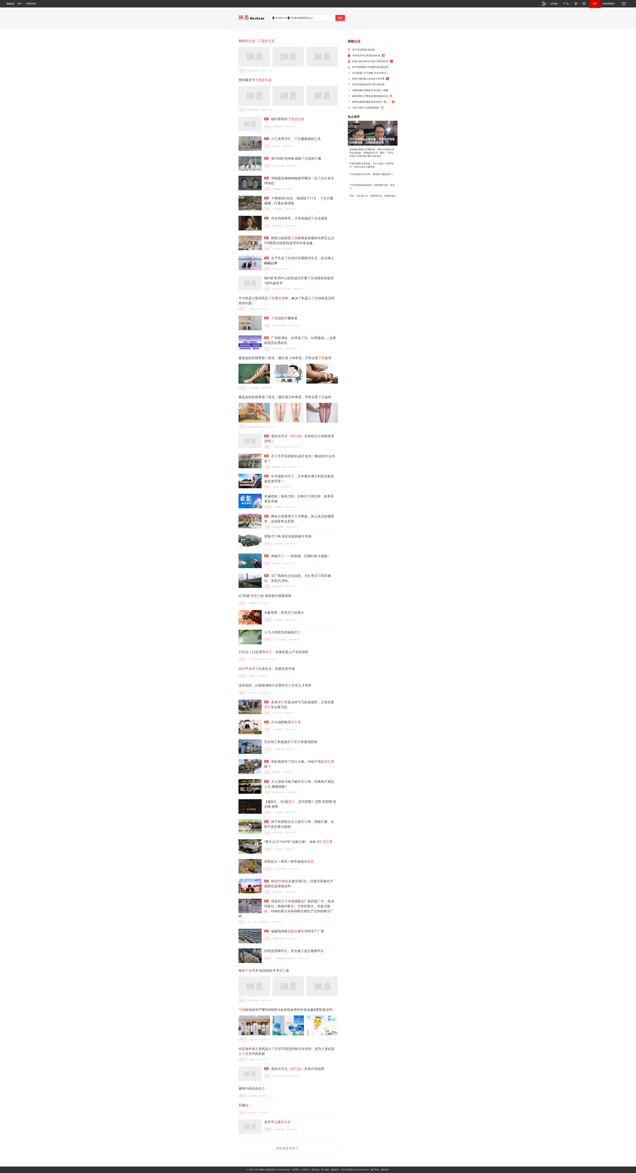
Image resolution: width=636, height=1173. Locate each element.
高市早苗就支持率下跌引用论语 (368, 84)
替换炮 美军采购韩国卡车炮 (287, 536)
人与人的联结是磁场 (282, 632)
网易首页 (11, 3)
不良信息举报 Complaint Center (355, 1170)
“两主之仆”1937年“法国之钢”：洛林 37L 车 (298, 841)
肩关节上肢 (277, 1122)
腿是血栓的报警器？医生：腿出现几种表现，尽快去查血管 (284, 397)
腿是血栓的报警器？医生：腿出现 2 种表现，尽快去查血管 (284, 358)
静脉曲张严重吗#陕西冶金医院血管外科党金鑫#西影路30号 (285, 1009)
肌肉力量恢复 (284, 318)
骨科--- (256, 41)
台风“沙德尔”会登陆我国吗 (365, 107)
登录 (595, 3)
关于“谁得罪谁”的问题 (363, 49)
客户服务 (325, 1170)
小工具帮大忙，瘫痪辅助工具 (295, 138)
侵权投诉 (385, 1170)
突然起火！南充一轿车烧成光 (289, 861)
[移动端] (544, 3)
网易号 (242, 70)
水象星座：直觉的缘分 (284, 612)
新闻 (267, 288)
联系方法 (306, 1170)
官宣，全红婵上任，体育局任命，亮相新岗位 (372, 195)
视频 (267, 126)
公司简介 (296, 1170)
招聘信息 (315, 1170)
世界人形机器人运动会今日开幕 (368, 78)
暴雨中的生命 (251, 1088)
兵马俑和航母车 (285, 722)
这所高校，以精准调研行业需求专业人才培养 (274, 685)
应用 (19, 3)
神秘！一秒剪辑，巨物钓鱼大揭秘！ (300, 556)
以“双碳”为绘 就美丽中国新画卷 (264, 595)
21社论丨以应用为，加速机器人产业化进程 (273, 652)
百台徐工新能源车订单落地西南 (290, 742)
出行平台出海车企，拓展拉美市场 (266, 668)
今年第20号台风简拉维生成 (366, 55)
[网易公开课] (554, 3)
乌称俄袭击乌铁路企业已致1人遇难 (370, 90)
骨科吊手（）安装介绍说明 (297, 1068)
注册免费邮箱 (608, 3)
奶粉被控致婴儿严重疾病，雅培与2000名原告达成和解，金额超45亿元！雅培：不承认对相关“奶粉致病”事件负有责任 (371, 152)
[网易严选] (566, 3)
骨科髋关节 (255, 80)
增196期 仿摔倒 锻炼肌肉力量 (295, 158)
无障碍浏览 (31, 3)
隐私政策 (335, 1170)
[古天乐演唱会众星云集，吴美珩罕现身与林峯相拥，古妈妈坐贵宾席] (373, 133)
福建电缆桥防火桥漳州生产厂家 (297, 931)
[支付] (576, 3)
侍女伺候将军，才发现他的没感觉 (298, 218)
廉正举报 (375, 1170)
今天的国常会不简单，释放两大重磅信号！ (371, 174)
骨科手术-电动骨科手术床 (263, 970)
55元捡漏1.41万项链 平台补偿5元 (369, 72)
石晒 (243, 1105)
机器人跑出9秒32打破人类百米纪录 (370, 61)
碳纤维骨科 (287, 119)
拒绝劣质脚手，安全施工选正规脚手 (294, 951)
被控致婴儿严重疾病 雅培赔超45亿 (370, 96)
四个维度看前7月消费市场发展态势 (370, 67)
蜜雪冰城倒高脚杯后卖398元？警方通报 (372, 101)
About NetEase (283, 1170)
